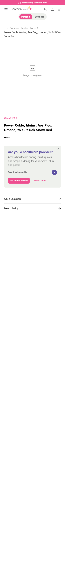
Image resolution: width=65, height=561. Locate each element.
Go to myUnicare (19, 180)
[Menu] (6, 9)
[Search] (46, 9)
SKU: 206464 (10, 117)
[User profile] (52, 9)
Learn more (40, 180)
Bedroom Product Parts (23, 28)
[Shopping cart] (59, 9)
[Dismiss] (58, 148)
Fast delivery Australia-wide (34, 2)
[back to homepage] (21, 8)
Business (39, 16)
